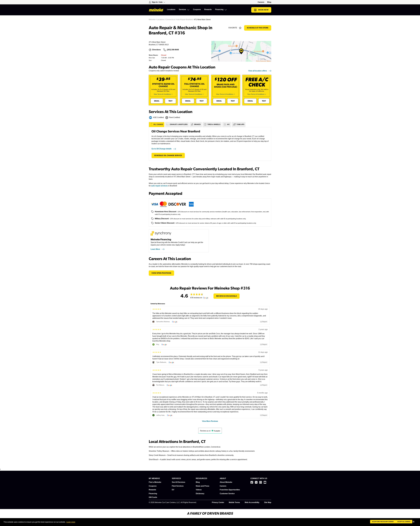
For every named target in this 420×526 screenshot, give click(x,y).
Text (170, 101)
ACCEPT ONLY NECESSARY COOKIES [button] (383, 521)
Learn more (70, 522)
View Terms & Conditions (162, 94)
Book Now (263, 10)
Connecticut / (171, 19)
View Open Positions (161, 273)
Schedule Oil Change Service (168, 155)
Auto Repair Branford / (185, 19)
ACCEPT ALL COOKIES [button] (403, 521)
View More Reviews (210, 421)
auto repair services (159, 186)
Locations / (161, 19)
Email (156, 101)
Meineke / (153, 19)
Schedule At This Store (257, 28)
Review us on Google (226, 296)
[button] (414, 521)
